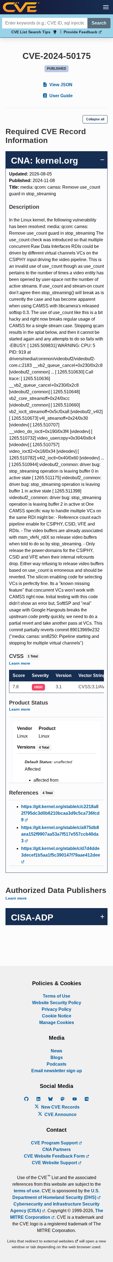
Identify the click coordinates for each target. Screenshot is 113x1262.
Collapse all (95, 119)
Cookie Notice (56, 1016)
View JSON (60, 84)
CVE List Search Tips (30, 32)
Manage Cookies (56, 1022)
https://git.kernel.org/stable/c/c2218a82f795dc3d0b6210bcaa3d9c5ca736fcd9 (60, 813)
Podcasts (56, 1064)
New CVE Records (60, 1107)
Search (99, 23)
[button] (105, 7)
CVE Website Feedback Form (55, 1156)
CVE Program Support (55, 1143)
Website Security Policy (56, 1002)
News (56, 1051)
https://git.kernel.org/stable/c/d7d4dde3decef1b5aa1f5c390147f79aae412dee (60, 851)
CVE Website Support (55, 1162)
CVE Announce (60, 1114)
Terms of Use (56, 996)
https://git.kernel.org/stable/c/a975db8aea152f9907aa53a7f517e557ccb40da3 (60, 834)
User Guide (60, 95)
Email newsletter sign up (56, 1070)
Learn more (19, 663)
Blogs (56, 1057)
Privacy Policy (56, 1009)
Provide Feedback (81, 32)
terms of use (26, 1190)
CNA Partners (56, 1149)
